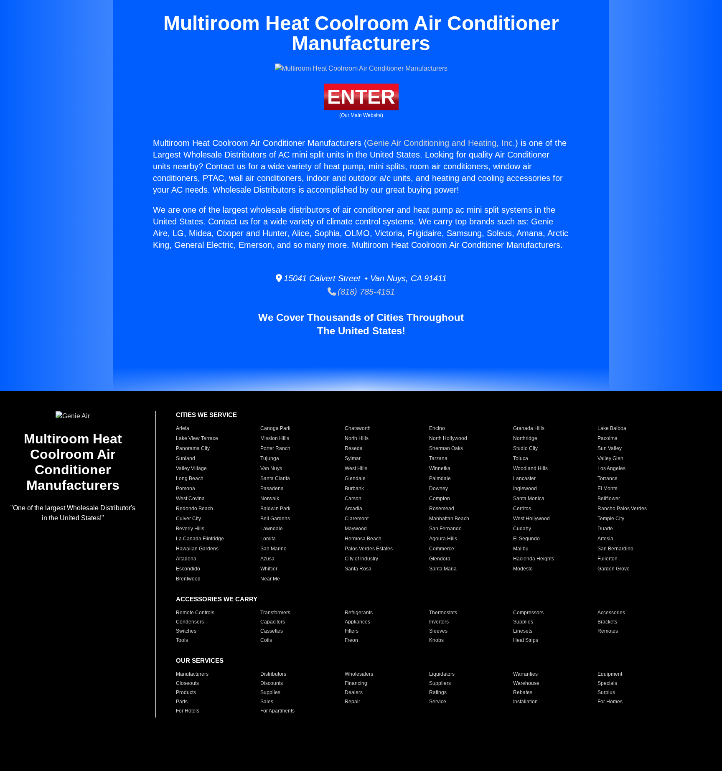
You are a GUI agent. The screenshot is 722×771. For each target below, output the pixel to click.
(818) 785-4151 (365, 291)
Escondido (188, 569)
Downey (438, 488)
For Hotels (187, 711)
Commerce (441, 549)
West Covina (190, 498)
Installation (525, 702)
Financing (356, 683)
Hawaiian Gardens (197, 549)
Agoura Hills (443, 539)
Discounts (271, 683)
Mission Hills (274, 438)
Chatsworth (358, 428)
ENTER (361, 97)
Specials (607, 683)
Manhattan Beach (449, 519)
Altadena (186, 559)
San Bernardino (615, 549)
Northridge (525, 438)
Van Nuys (271, 468)
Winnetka (439, 468)
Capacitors (272, 622)
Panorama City (193, 448)
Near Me (270, 579)
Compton (439, 498)
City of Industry (361, 559)
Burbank (354, 488)
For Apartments (277, 711)
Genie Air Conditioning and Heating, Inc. (441, 143)
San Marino (273, 549)
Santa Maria (443, 569)
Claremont (357, 519)
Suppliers (440, 683)
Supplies (523, 622)
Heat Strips (525, 640)
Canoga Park (275, 428)
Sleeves (438, 631)
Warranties (525, 674)
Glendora (439, 559)
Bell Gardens (275, 519)
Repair (352, 702)
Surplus (606, 692)
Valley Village (191, 468)
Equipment (609, 674)
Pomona (185, 488)
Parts (182, 702)
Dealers (354, 692)
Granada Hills (528, 428)
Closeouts (187, 683)
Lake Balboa (611, 428)
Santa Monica (528, 498)
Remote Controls (195, 613)
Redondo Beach (194, 508)
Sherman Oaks (446, 448)
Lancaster (524, 478)
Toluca (520, 458)
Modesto (523, 569)
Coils (266, 640)
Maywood (356, 529)
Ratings (438, 692)
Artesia (605, 539)
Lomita (268, 539)
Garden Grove (613, 569)
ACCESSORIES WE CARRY (216, 599)
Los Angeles (611, 468)
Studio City (525, 448)
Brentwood (188, 579)
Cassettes (271, 631)
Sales (266, 702)
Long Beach (189, 478)
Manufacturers (192, 674)
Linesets (522, 631)
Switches (186, 631)
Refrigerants (359, 613)
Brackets (607, 622)
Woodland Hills (530, 468)
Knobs (436, 640)
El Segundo (526, 539)
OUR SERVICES (200, 660)
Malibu (521, 549)
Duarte (605, 529)
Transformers (275, 613)
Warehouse (526, 683)
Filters (351, 631)
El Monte (607, 488)
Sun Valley (609, 448)
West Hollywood (531, 519)
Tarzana (438, 458)
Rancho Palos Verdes (622, 508)
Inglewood (525, 488)
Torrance (607, 478)
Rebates (522, 692)
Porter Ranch (275, 448)
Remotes (607, 631)
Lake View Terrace (197, 438)
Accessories (611, 613)
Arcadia (353, 508)
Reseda (354, 448)
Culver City (188, 519)
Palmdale (440, 478)
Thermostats (443, 613)
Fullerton (607, 559)
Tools (182, 640)
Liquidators (442, 674)
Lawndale (271, 529)
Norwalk (269, 498)
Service (437, 702)
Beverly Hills (190, 529)
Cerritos (522, 508)
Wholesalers (359, 674)
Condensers (190, 622)
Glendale (355, 478)
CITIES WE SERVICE (206, 414)
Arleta (182, 428)
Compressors (528, 613)
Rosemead (441, 508)
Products (186, 692)
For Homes (610, 702)
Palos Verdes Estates (369, 549)
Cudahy (522, 529)
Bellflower (608, 498)
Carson (353, 498)
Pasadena (272, 488)
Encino (437, 428)
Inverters (439, 622)
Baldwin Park (275, 508)
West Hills (356, 468)
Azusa (267, 559)
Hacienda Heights (533, 559)
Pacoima (607, 438)
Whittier (268, 569)
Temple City (610, 519)
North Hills (357, 438)
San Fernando (445, 529)
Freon (351, 640)
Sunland (185, 458)
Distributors (273, 674)
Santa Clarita (275, 478)
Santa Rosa (358, 569)
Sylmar (353, 458)
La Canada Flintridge (200, 539)
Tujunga (269, 458)
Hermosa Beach (363, 539)
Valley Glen (610, 458)
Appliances (357, 622)
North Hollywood (448, 438)
